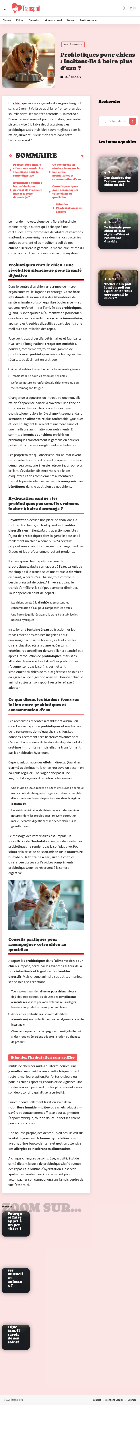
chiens (13, 248)
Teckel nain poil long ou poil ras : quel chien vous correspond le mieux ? (118, 291)
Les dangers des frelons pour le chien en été (117, 181)
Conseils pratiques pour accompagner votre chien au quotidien (65, 192)
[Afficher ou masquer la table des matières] (70, 156)
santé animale (19, 302)
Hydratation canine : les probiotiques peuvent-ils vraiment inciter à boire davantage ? (27, 190)
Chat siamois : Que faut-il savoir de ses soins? (15, 1330)
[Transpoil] (26, 8)
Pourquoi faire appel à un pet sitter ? (15, 1221)
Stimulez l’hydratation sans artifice (68, 208)
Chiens (112, 172)
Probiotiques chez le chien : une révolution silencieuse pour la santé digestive (28, 170)
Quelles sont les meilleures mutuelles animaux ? (15, 1272)
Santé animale (73, 44)
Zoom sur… (41, 1207)
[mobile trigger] (7, 8)
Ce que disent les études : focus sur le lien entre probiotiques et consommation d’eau (66, 172)
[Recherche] (123, 8)
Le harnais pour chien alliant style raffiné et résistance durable (117, 234)
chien (17, 103)
